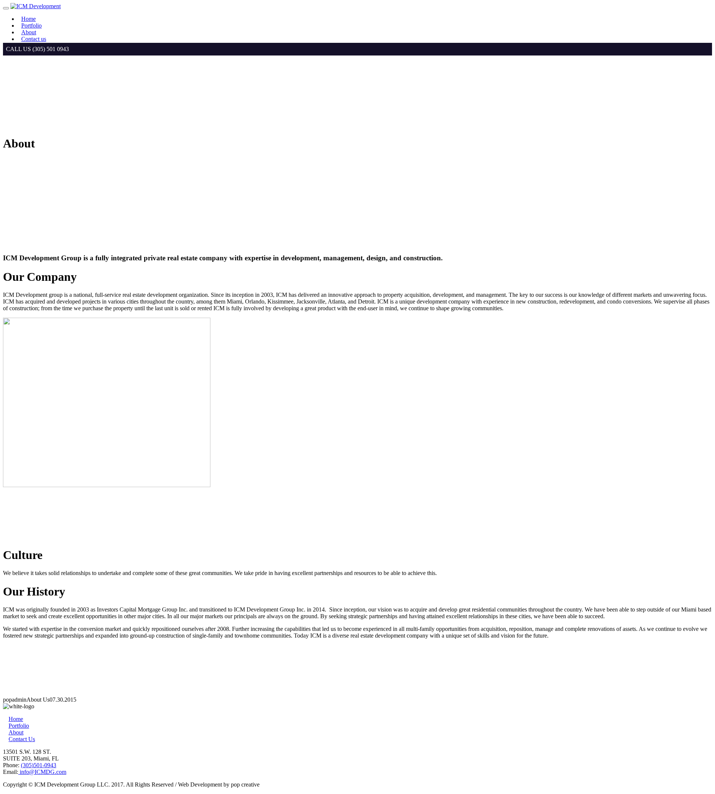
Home (28, 19)
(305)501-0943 (38, 765)
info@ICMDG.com (42, 772)
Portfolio (31, 25)
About (28, 32)
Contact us (33, 39)
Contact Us (22, 739)
